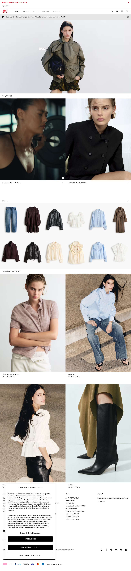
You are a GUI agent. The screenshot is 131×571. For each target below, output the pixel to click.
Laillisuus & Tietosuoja (76, 506)
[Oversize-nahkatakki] (33, 252)
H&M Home (45, 11)
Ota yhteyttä (71, 508)
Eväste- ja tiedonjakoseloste (30, 533)
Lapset (35, 11)
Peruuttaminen (72, 516)
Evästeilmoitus (72, 514)
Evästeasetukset (73, 519)
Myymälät (70, 503)
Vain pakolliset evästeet (30, 547)
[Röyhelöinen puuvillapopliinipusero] (98, 252)
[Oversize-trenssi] (120, 219)
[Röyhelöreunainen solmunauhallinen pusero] (55, 252)
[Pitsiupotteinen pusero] (98, 219)
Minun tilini (70, 501)
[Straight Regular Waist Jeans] (11, 219)
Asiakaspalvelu (72, 498)
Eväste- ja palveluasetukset (30, 555)
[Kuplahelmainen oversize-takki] (55, 219)
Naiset (17, 11)
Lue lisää (101, 501)
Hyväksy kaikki (30, 539)
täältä (63, 17)
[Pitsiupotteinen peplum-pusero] (76, 219)
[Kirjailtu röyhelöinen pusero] (76, 252)
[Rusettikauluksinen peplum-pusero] (120, 252)
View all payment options (54, 564)
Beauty (56, 11)
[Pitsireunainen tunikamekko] (33, 219)
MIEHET (26, 11)
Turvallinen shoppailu (75, 511)
